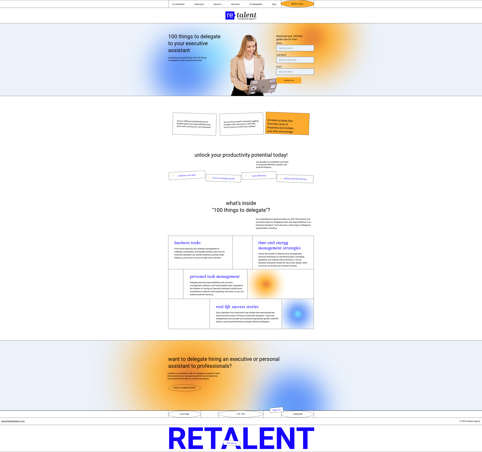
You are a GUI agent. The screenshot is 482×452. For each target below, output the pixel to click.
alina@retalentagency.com (13, 421)
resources (235, 4)
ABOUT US (217, 4)
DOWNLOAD (289, 80)
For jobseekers (256, 4)
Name (279, 43)
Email (278, 67)
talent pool (199, 4)
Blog (274, 4)
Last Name (281, 55)
